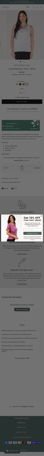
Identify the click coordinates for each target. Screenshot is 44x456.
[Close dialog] (41, 216)
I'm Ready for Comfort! (32, 233)
